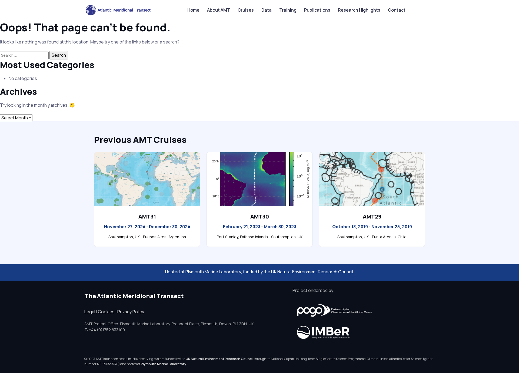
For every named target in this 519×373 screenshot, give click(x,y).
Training (288, 10)
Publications (317, 10)
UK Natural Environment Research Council (219, 359)
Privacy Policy (130, 312)
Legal (89, 312)
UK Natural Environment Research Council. (312, 272)
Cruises (246, 10)
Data (266, 10)
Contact (396, 10)
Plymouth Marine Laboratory (213, 272)
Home (193, 10)
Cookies (106, 312)
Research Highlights (359, 10)
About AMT (218, 10)
